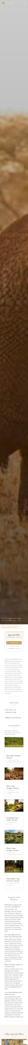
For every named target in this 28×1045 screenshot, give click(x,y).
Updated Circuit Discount (13, 718)
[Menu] (24, 3)
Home (3, 625)
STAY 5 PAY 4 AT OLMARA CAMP (10, 711)
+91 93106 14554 (17, 648)
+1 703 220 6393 (16, 646)
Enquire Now (14, 642)
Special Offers (9, 625)
